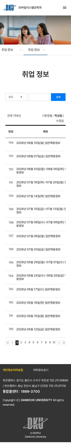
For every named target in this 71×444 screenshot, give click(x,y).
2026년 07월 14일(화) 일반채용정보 (38, 196)
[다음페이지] (59, 342)
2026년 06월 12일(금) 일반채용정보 (38, 329)
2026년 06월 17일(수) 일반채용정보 (38, 289)
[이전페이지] (13, 342)
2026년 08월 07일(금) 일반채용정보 (38, 156)
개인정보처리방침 (13, 370)
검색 (58, 97)
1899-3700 (30, 391)
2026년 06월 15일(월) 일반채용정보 (38, 316)
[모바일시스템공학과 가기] (10, 8)
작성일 (58, 115)
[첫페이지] (7, 342)
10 (54, 342)
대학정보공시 (40, 370)
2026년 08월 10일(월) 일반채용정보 (38, 143)
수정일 (60, 121)
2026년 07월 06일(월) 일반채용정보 (38, 236)
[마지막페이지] (64, 342)
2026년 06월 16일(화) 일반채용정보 (38, 302)
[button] (9, 50)
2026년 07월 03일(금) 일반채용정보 (38, 249)
